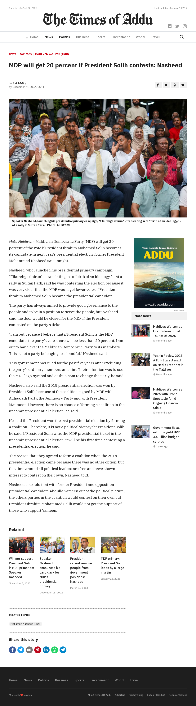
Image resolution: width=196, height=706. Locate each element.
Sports (100, 37)
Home (34, 37)
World (140, 37)
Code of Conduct (156, 695)
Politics (64, 37)
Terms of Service (178, 695)
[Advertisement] (159, 488)
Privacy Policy (136, 695)
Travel (155, 37)
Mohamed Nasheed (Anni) (52, 54)
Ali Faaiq (19, 83)
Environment (121, 37)
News (49, 37)
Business (82, 37)
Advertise (120, 695)
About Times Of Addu (99, 695)
